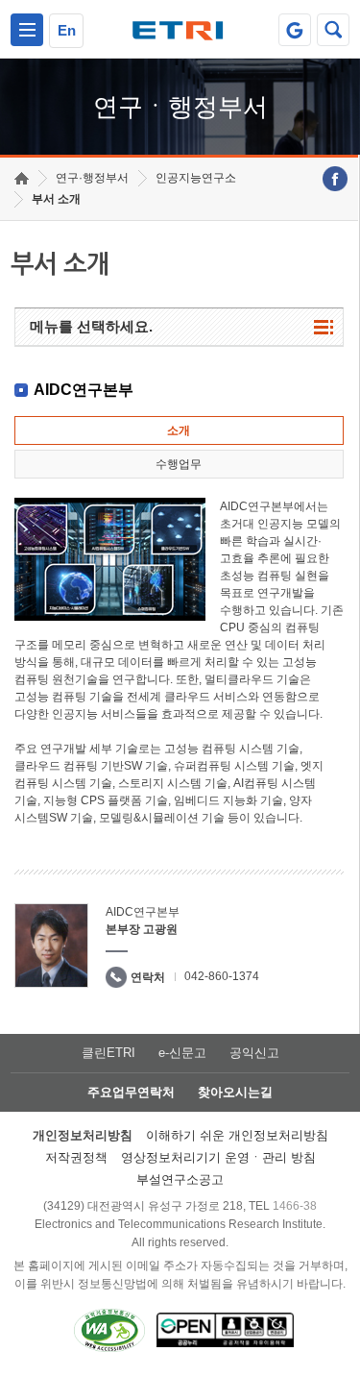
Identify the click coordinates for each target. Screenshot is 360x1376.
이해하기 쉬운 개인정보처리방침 (237, 1135)
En (67, 30)
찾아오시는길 (235, 1092)
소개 (178, 430)
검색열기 (333, 29)
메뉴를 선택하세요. (91, 326)
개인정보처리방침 (82, 1135)
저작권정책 (76, 1157)
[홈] (21, 178)
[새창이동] (294, 29)
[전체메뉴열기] (27, 29)
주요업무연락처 (131, 1092)
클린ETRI (108, 1052)
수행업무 (179, 464)
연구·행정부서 (92, 177)
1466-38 (295, 1206)
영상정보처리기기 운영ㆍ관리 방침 (218, 1157)
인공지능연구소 (196, 177)
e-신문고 (182, 1052)
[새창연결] (335, 178)
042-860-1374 (221, 976)
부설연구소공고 (180, 1179)
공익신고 (254, 1052)
